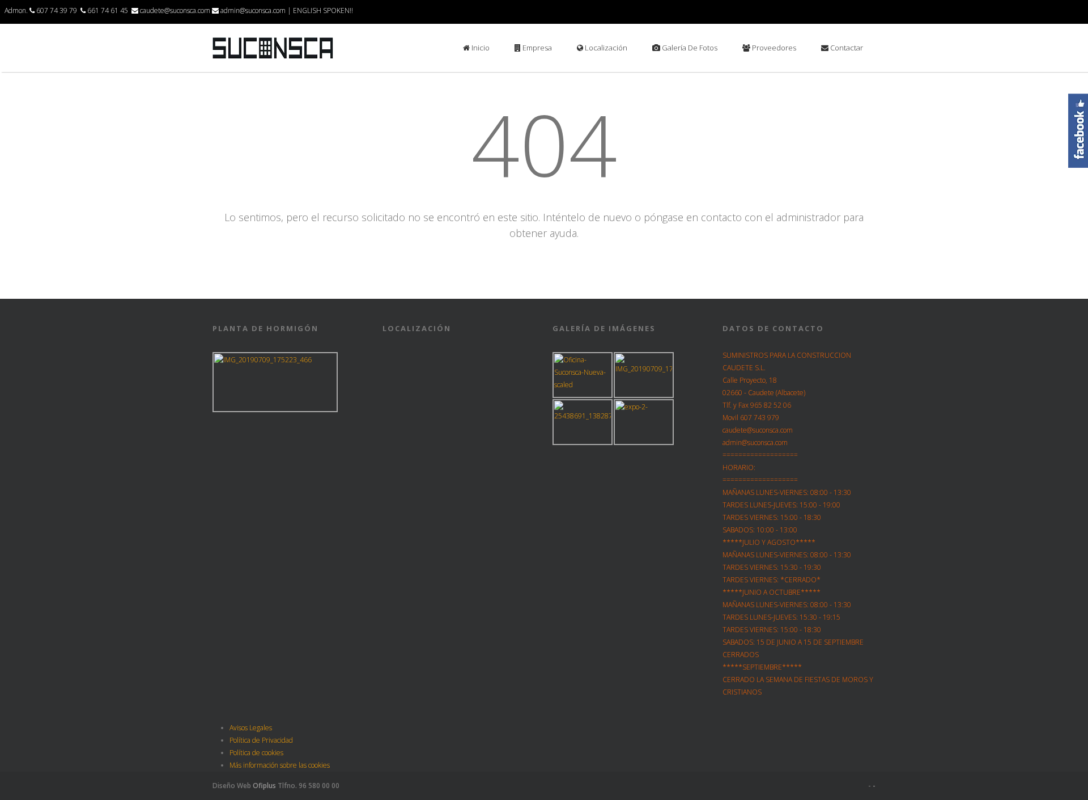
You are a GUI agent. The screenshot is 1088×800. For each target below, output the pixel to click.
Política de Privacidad (261, 740)
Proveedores (773, 48)
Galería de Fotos (688, 48)
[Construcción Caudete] (272, 57)
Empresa (536, 48)
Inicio (480, 48)
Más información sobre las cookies (280, 765)
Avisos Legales (251, 728)
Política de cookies (256, 752)
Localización (605, 48)
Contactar (845, 48)
